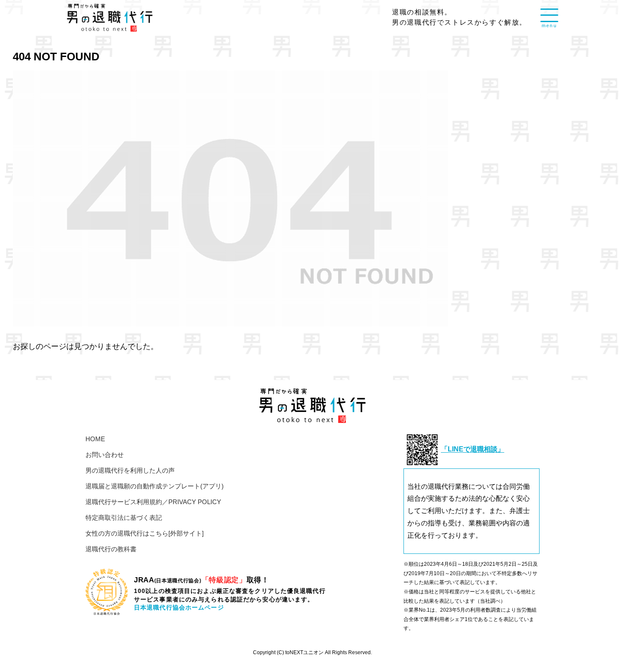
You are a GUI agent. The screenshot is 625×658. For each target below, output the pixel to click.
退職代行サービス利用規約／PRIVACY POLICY (153, 501)
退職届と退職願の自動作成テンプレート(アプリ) (154, 486)
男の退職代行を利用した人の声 (130, 470)
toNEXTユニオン (304, 652)
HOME (95, 438)
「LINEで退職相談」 (472, 449)
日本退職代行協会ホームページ (179, 607)
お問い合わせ (104, 454)
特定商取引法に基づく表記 (123, 517)
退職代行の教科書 (110, 549)
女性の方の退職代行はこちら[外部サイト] (144, 533)
